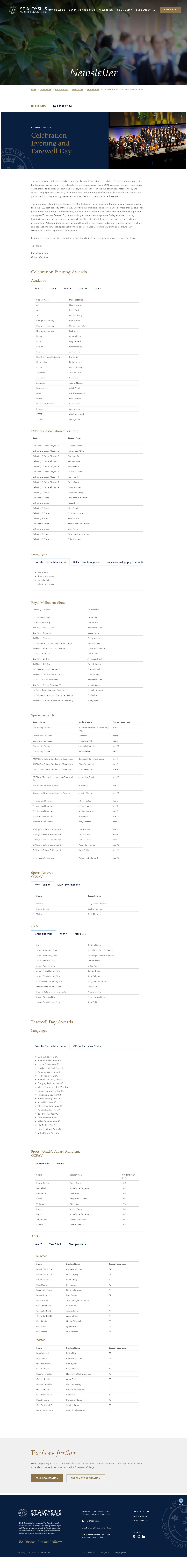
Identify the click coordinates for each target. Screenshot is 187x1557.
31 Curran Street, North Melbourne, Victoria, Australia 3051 (97, 1512)
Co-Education (141, 1511)
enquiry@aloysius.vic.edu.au (99, 1528)
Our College (56, 10)
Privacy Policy (104, 1553)
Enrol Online (140, 1521)
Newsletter (77, 90)
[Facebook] (134, 1536)
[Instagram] (139, 1536)
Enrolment (143, 10)
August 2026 (93, 90)
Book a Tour (170, 10)
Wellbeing (106, 10)
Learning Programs (82, 10)
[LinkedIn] (143, 1536)
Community (124, 10)
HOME (33, 90)
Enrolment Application (85, 1478)
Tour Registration (47, 1478)
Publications (61, 90)
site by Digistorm (120, 1553)
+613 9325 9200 (92, 1521)
